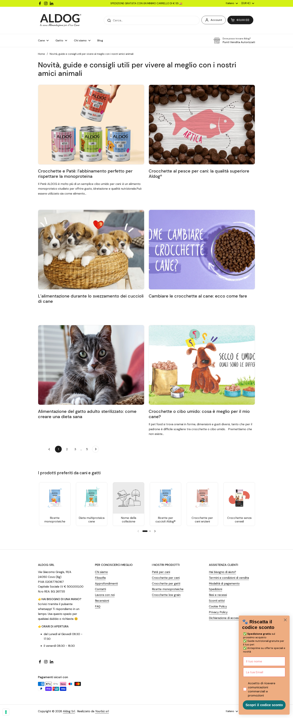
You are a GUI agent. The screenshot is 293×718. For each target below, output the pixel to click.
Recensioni (102, 600)
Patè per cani (161, 572)
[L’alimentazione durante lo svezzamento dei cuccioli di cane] (91, 250)
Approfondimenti (106, 583)
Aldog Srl (69, 711)
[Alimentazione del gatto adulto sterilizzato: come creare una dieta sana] (91, 365)
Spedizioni (215, 589)
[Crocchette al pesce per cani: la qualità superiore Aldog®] (202, 125)
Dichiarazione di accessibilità (228, 618)
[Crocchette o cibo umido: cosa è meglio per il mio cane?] (202, 365)
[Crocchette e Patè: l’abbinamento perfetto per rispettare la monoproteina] (91, 125)
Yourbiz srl (102, 711)
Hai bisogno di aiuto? (222, 572)
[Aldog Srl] (60, 20)
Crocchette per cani (166, 578)
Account (216, 20)
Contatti (100, 589)
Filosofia (100, 578)
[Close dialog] (285, 620)
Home (41, 54)
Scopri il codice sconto (264, 705)
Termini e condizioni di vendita (229, 578)
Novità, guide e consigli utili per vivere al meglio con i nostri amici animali (91, 54)
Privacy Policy (218, 612)
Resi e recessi (218, 595)
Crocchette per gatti (166, 583)
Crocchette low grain (166, 595)
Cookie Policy (218, 606)
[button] (240, 20)
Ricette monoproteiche (167, 589)
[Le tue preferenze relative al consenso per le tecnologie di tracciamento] (6, 712)
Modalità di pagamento (224, 583)
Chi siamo (101, 572)
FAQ (97, 606)
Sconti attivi (217, 600)
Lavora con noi (105, 595)
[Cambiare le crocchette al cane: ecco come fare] (202, 250)
